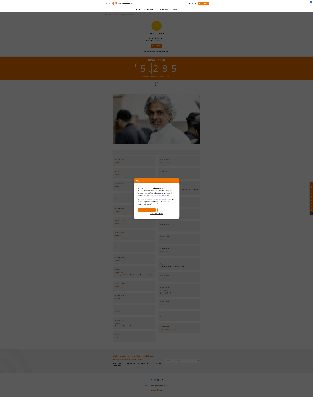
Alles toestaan (146, 210)
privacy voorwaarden (158, 195)
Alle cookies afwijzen (156, 213)
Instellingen (166, 210)
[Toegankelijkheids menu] (311, 2)
